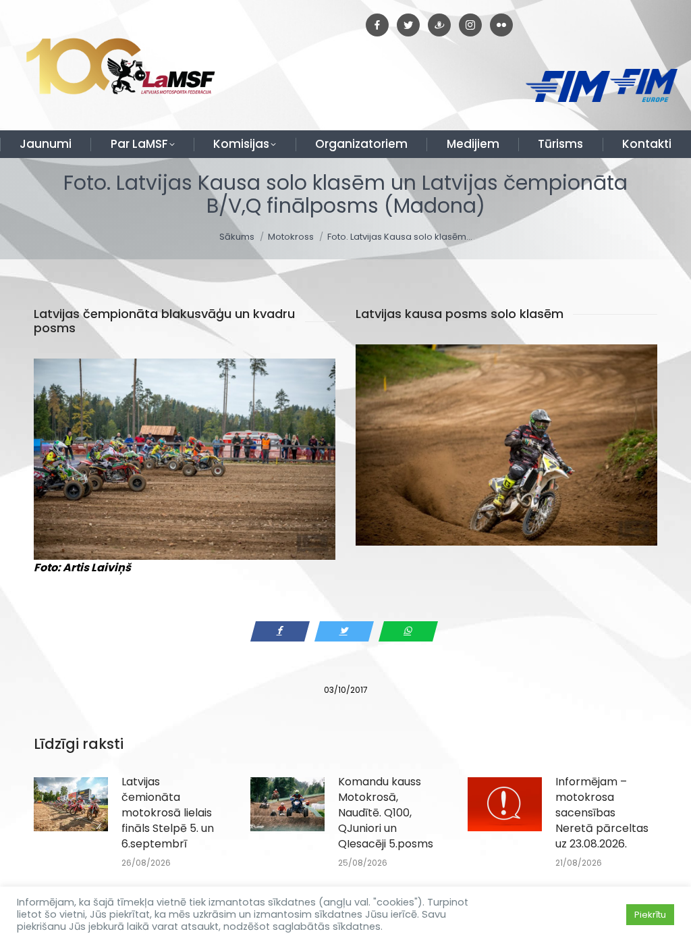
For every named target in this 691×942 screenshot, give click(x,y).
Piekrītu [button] (650, 914)
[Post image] (71, 804)
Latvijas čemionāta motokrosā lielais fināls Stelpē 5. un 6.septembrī (167, 813)
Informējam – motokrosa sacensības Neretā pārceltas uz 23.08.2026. (601, 813)
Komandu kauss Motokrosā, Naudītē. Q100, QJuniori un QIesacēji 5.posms (385, 813)
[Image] (184, 459)
